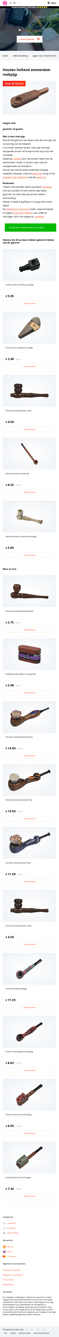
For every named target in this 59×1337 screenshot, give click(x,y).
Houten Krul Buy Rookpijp (16, 988)
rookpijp (17, 158)
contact (13, 1333)
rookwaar (47, 186)
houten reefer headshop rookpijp (20, 284)
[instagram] (32, 1330)
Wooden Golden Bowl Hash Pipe (19, 737)
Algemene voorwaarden (13, 1275)
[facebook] (26, 1330)
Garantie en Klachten (11, 1270)
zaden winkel (12, 1233)
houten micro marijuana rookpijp (19, 347)
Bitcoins (10, 1247)
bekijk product (29, 303)
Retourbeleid (8, 1284)
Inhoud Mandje (26, 39)
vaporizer (41, 177)
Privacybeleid (8, 1279)
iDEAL (9, 1251)
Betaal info (8, 1240)
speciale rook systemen (15, 177)
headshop (11, 1228)
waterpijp (37, 173)
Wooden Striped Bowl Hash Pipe (19, 800)
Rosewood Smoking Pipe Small (18, 410)
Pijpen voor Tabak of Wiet (44, 55)
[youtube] (45, 1330)
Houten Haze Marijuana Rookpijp (19, 1051)
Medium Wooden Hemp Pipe (17, 473)
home (5, 55)
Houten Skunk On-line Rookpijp (19, 1114)
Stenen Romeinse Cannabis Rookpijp (21, 536)
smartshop (24, 209)
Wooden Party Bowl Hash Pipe (18, 863)
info (5, 1333)
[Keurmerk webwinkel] (5, 3)
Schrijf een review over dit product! (26, 227)
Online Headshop (20, 55)
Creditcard (11, 1256)
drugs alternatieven (23, 212)
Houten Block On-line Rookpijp (18, 1177)
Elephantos (12, 209)
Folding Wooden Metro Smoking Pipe (21, 674)
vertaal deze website (41, 1333)
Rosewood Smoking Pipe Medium (19, 611)
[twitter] (38, 1330)
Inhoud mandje (24, 1333)
